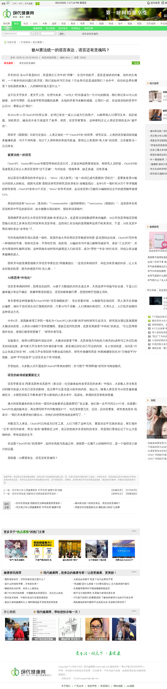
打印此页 (131, 490)
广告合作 (79, 686)
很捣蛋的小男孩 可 (124, 639)
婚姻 (101, 23)
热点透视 (50, 28)
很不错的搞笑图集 (44, 639)
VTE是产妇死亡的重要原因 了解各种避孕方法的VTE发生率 (103, 597)
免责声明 (92, 686)
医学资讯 (63, 28)
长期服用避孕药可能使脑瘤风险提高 (91, 588)
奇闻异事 (88, 28)
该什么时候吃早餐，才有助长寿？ (22, 583)
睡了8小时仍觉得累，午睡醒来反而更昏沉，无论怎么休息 (34, 593)
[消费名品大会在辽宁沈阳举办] (123, 552)
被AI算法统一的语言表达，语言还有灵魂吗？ (98, 503)
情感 (111, 23)
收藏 (136, 63)
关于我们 (65, 686)
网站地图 (118, 686)
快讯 (16, 23)
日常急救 (151, 23)
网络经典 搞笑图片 (70, 639)
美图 (139, 23)
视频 (130, 23)
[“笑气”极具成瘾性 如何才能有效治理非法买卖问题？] (16, 552)
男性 (92, 23)
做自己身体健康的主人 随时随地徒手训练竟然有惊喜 (31, 602)
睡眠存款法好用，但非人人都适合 (22, 588)
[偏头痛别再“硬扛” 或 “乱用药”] (70, 552)
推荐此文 (117, 493)
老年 (120, 23)
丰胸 (44, 23)
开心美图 (9, 612)
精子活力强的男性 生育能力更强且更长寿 (94, 593)
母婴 (82, 23)
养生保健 (151, 290)
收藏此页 (117, 490)
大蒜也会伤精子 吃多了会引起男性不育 (93, 579)
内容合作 (66, 678)
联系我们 (105, 686)
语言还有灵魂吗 (90, 34)
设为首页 (155, 2)
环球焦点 (75, 28)
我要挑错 (131, 493)
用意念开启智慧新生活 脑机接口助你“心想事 (97, 507)
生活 (25, 23)
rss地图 (130, 686)
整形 (73, 23)
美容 (63, 23)
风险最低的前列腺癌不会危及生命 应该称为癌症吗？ (100, 602)
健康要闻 (37, 28)
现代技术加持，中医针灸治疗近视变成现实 (26, 597)
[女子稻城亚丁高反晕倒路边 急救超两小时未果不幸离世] (96, 552)
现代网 (6, 23)
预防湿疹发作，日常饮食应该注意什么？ (25, 579)
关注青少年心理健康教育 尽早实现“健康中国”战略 (37, 490)
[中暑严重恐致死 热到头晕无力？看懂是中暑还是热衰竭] (43, 552)
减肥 (54, 23)
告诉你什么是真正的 (97, 639)
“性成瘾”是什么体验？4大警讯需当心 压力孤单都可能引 (101, 583)
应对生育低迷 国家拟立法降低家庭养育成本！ (35, 493)
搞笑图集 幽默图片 (17, 639)
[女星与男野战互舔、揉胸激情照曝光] (155, 304)
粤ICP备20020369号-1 (132, 666)
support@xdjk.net (89, 678)
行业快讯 (25, 42)
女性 (35, 23)
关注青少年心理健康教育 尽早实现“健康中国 (38, 507)
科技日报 (51, 57)
